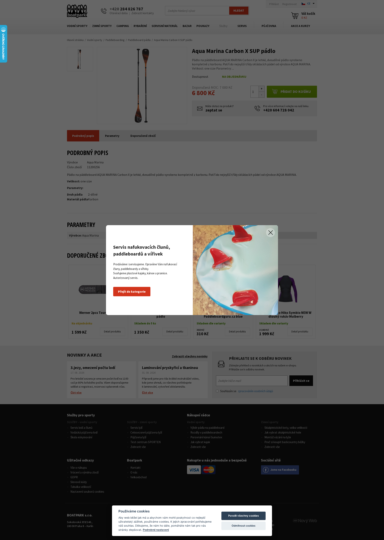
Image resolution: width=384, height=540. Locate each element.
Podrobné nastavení (156, 529)
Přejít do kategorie (132, 291)
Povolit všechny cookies (243, 515)
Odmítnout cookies (243, 525)
